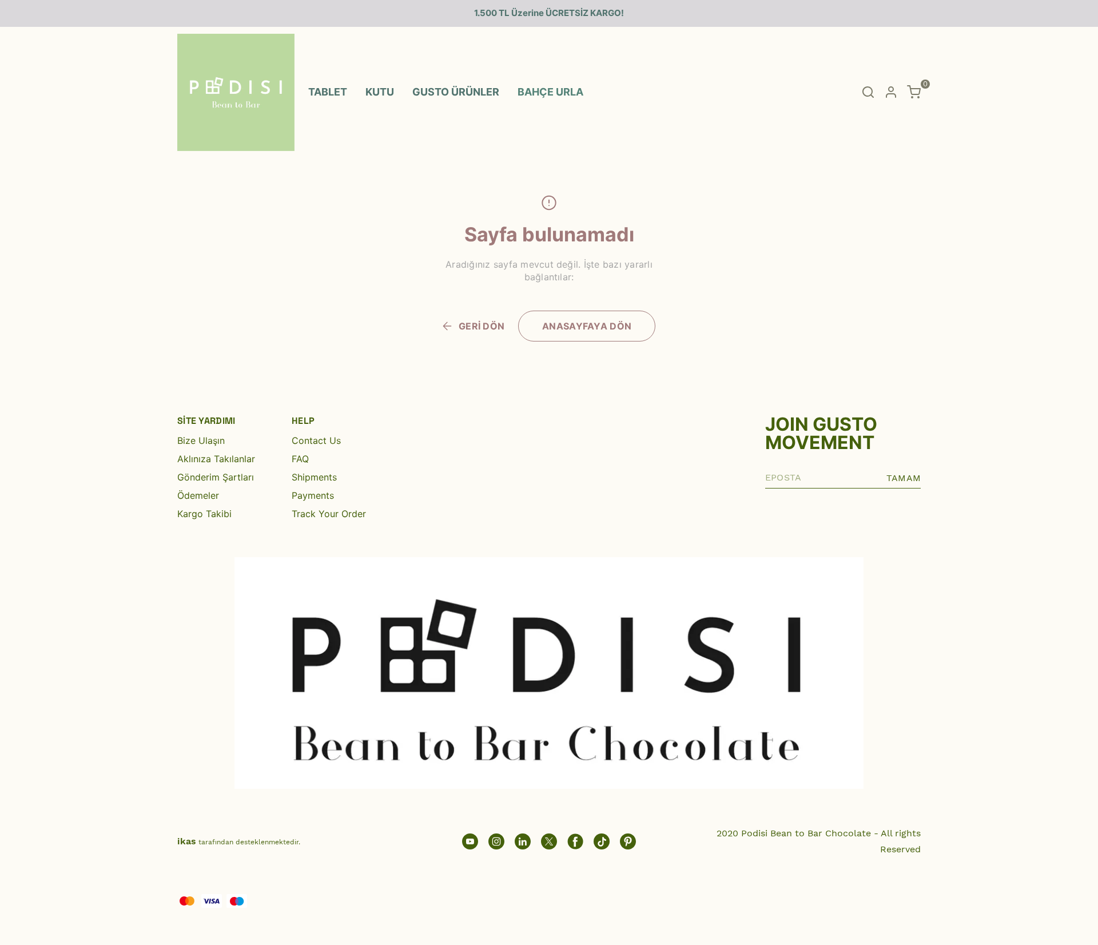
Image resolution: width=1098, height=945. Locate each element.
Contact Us (316, 440)
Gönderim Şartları (215, 477)
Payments (313, 495)
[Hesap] (891, 92)
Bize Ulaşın (201, 440)
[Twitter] (549, 841)
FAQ (300, 458)
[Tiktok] (602, 841)
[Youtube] (470, 841)
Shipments (314, 477)
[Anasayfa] (628, 841)
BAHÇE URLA (550, 92)
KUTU (379, 92)
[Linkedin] (523, 841)
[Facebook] (575, 841)
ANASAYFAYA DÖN (586, 326)
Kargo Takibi (204, 513)
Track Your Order (329, 513)
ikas (186, 841)
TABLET (327, 92)
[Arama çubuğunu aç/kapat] (868, 92)
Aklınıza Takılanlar (216, 458)
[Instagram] (496, 841)
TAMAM (903, 477)
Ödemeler (198, 495)
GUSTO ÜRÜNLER (455, 92)
